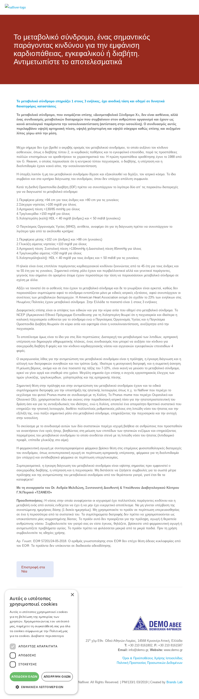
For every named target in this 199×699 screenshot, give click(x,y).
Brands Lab (174, 682)
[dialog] (41, 642)
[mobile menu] (191, 7)
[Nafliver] (15, 7)
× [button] (72, 595)
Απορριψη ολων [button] (57, 677)
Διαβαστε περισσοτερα (47, 636)
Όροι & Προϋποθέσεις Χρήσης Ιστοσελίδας (152, 658)
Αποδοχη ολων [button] (24, 677)
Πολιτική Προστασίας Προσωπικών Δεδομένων (149, 663)
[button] (41, 686)
